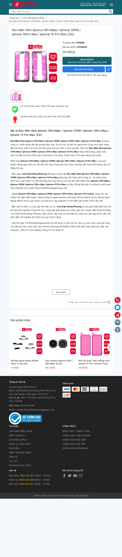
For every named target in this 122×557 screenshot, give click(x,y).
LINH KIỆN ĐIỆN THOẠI (20, 431)
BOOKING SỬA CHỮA (20, 465)
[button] (109, 347)
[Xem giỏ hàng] (111, 4)
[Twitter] (69, 475)
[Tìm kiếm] (110, 11)
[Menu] (10, 4)
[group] (36, 65)
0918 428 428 (86, 4)
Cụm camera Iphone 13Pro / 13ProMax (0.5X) (59, 362)
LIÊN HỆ (13, 457)
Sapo (85, 495)
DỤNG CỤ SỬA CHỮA (20, 444)
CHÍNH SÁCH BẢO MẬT (74, 439)
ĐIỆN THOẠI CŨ (17, 435)
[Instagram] (80, 475)
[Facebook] (64, 475)
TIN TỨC (13, 461)
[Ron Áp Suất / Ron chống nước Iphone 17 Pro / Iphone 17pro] (95, 341)
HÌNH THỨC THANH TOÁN (76, 431)
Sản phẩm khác (20, 320)
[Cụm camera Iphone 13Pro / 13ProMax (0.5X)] (61, 341)
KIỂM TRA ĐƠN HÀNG (20, 452)
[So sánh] (109, 69)
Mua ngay (87, 60)
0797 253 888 (99, 4)
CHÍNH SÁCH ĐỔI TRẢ (73, 444)
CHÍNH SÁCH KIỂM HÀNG (75, 448)
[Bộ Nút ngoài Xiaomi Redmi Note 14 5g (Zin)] (27, 341)
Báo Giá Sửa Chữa (84, 69)
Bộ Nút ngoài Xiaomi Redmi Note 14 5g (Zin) (24, 362)
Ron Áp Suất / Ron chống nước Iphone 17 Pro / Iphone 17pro (94, 362)
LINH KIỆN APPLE (18, 439)
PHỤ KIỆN (14, 448)
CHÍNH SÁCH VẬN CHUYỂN (76, 435)
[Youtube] (75, 475)
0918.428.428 (26, 479)
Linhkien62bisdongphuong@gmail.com (34, 409)
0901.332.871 (27, 475)
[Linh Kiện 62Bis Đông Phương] (24, 4)
